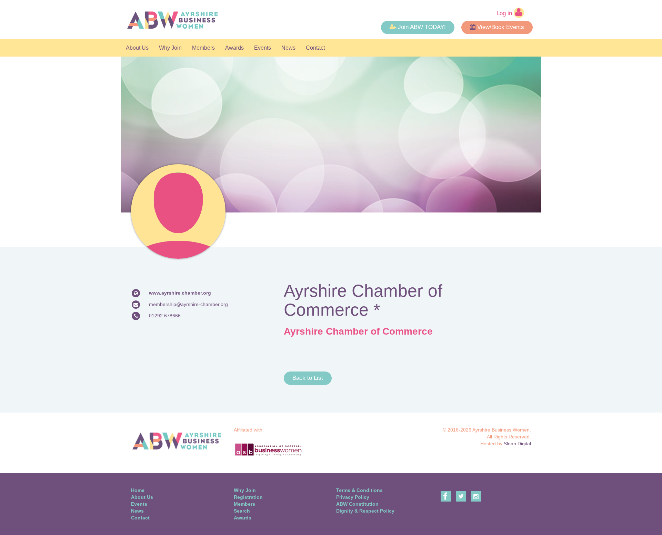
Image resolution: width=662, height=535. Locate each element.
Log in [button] (505, 13)
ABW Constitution (357, 504)
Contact (315, 48)
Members (203, 48)
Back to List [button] (307, 378)
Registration (248, 497)
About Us (137, 48)
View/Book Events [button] (500, 27)
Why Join (170, 48)
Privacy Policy (352, 497)
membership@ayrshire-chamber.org (188, 304)
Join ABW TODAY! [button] (422, 27)
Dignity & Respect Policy (365, 511)
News (288, 48)
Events (262, 48)
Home (137, 490)
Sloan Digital (517, 443)
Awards (234, 48)
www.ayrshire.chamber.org (180, 293)
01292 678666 (165, 315)
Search (242, 511)
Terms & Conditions (359, 490)
